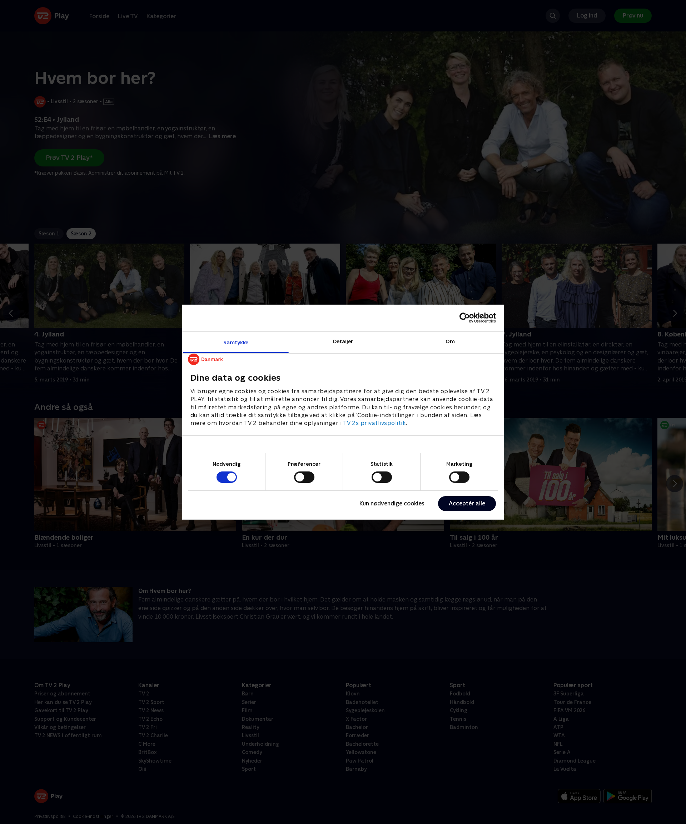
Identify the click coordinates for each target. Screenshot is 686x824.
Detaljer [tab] (343, 341)
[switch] (304, 477)
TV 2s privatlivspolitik (374, 423)
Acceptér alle (467, 503)
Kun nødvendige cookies (391, 503)
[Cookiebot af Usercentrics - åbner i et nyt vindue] (464, 318)
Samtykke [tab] (236, 342)
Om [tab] (450, 341)
